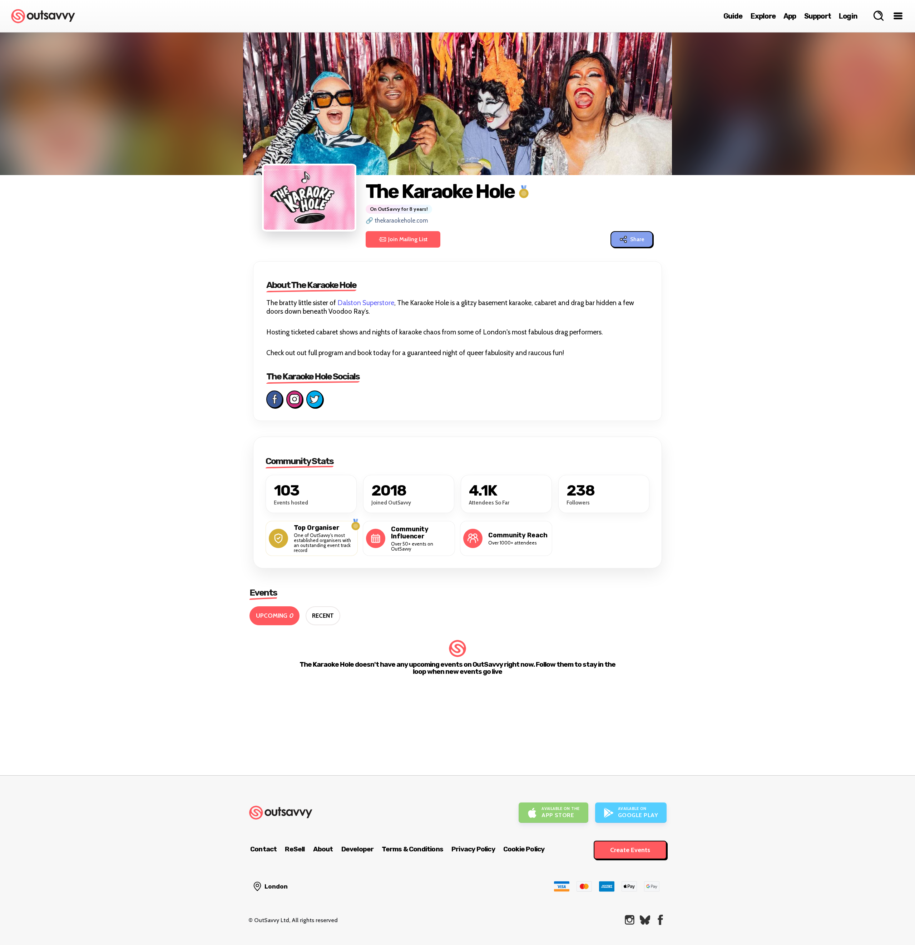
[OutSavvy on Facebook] (660, 920)
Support (817, 16)
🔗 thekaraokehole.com (397, 220)
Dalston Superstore (365, 303)
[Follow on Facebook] (274, 399)
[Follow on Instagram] (294, 399)
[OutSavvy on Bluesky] (645, 920)
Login (848, 16)
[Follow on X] (314, 399)
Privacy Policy (473, 849)
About (323, 849)
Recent (323, 615)
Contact (263, 849)
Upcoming (274, 615)
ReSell (295, 849)
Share (637, 239)
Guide (733, 16)
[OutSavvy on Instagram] (629, 920)
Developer (357, 849)
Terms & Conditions (412, 849)
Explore (763, 16)
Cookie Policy (524, 849)
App (789, 16)
